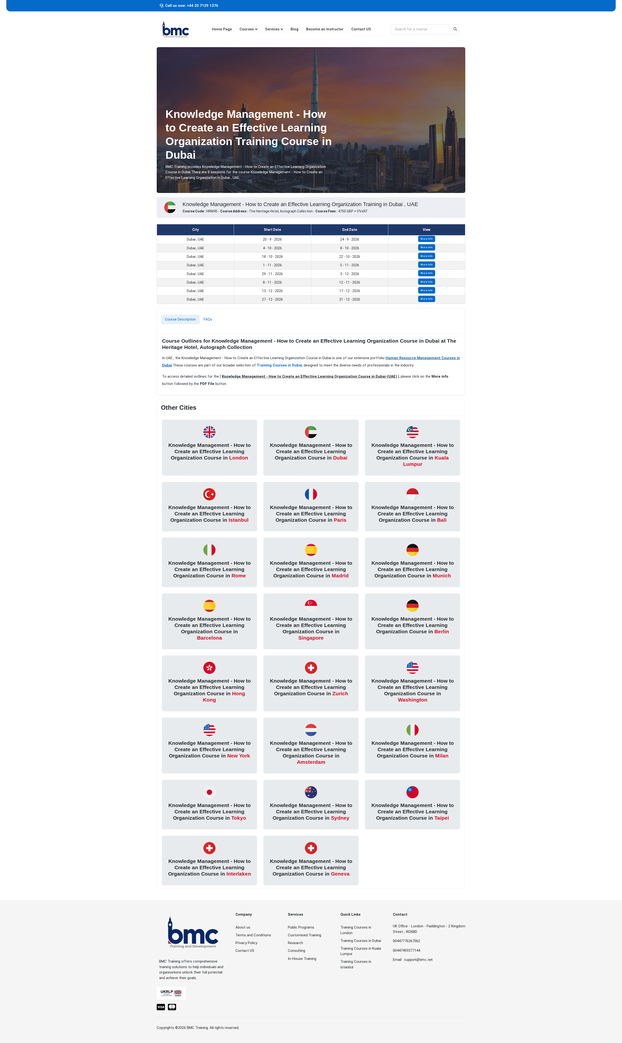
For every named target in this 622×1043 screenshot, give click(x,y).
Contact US (361, 29)
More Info (427, 238)
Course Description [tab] (180, 319)
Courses (247, 29)
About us (242, 927)
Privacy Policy (246, 943)
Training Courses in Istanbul (355, 964)
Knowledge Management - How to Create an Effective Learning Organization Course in (209, 451)
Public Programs (301, 927)
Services (272, 29)
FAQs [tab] (208, 319)
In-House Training (302, 958)
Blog (294, 29)
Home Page (222, 29)
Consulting (296, 950)
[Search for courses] (455, 29)
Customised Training (304, 935)
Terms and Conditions (253, 935)
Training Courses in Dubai (279, 365)
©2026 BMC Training (191, 1028)
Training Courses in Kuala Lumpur (360, 951)
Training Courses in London (355, 930)
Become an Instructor (325, 29)
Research (295, 943)
